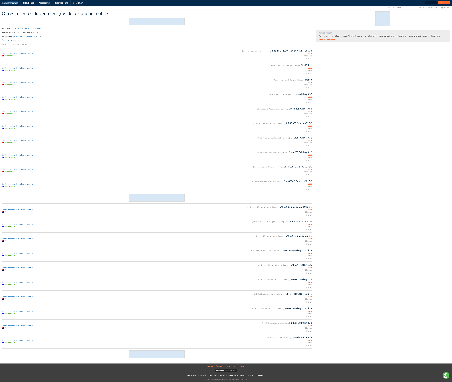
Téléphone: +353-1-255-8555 (226, 371)
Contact (210, 366)
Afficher (35, 32)
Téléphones (28, 3)
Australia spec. (19, 36)
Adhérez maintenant (327, 39)
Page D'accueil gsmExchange (10, 3)
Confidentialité (239, 366)
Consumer (78, 3)
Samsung (39, 28)
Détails (308, 59)
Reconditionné (61, 3)
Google (28, 28)
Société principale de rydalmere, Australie (17, 53)
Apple (19, 28)
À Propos (219, 366)
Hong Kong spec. (34, 36)
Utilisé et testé (13, 40)
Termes (228, 366)
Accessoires (44, 3)
